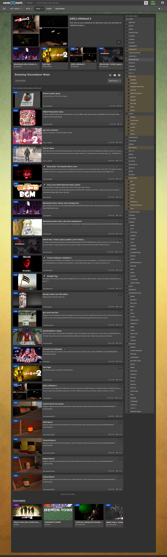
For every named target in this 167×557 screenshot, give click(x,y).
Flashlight (134, 120)
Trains (132, 337)
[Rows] (115, 75)
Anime (132, 225)
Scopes (133, 384)
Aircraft (133, 300)
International (135, 252)
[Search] (146, 3)
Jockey (133, 97)
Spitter (133, 103)
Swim (132, 327)
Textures (132, 218)
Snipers (133, 398)
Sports (133, 276)
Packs (131, 154)
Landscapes (133, 137)
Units (131, 286)
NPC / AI (131, 151)
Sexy (132, 269)
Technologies (134, 212)
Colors (132, 42)
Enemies (132, 66)
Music (132, 259)
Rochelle (134, 202)
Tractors (134, 333)
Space (132, 273)
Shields (133, 388)
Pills (132, 130)
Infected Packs (136, 93)
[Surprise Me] (160, 8)
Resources (133, 164)
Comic (132, 239)
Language (132, 141)
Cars (132, 313)
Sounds (132, 174)
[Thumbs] (119, 75)
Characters (133, 32)
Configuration (134, 53)
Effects (132, 63)
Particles (132, 158)
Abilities (132, 22)
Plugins (132, 161)
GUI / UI (131, 73)
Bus (131, 310)
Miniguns (133, 371)
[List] (110, 75)
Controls (132, 56)
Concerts (132, 49)
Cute (132, 242)
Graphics (132, 70)
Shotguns (134, 391)
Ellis (132, 188)
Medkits (133, 124)
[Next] (118, 42)
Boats (132, 306)
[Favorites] (4, 9)
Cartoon (133, 232)
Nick (131, 198)
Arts (132, 229)
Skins (131, 171)
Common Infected (137, 86)
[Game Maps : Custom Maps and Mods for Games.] (13, 3)
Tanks (132, 330)
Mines (132, 367)
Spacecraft (134, 320)
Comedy (133, 235)
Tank (132, 107)
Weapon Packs (135, 411)
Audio (131, 29)
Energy (133, 347)
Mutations (133, 147)
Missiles (133, 374)
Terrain (132, 215)
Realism (133, 266)
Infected (132, 76)
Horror (133, 249)
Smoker (133, 100)
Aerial (132, 296)
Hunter (133, 90)
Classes (132, 36)
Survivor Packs (136, 205)
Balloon (133, 303)
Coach (132, 185)
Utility (132, 408)
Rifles (132, 381)
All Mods (129, 19)
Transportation (135, 293)
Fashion (133, 246)
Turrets (133, 405)
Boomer (133, 80)
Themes (131, 222)
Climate (132, 39)
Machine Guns (135, 361)
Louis (132, 195)
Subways (133, 323)
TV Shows (133, 279)
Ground (133, 354)
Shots (132, 134)
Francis (133, 191)
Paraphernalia (135, 262)
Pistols (133, 377)
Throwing (134, 401)
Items (131, 114)
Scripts (132, 168)
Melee (132, 364)
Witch (132, 110)
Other (132, 127)
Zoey (132, 208)
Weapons (132, 344)
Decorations (134, 59)
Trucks (133, 340)
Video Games (135, 283)
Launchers (134, 357)
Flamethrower (136, 350)
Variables (132, 289)
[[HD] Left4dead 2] (40, 30)
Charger (133, 83)
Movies (132, 256)
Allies (131, 26)
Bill (131, 181)
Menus (131, 144)
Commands (133, 46)
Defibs (132, 117)
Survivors (133, 178)
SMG (131, 394)
